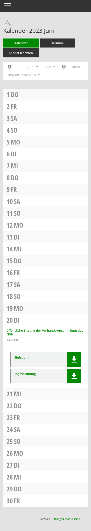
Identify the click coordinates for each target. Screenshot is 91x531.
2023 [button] (49, 67)
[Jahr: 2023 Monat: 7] (64, 67)
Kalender (21, 43)
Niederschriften (21, 53)
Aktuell (77, 67)
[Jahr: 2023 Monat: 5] (9, 67)
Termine (57, 43)
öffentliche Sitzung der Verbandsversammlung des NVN (45, 332)
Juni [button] (32, 67)
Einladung (21, 357)
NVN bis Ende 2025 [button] (22, 75)
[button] (74, 359)
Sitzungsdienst (66, 519)
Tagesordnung (25, 374)
